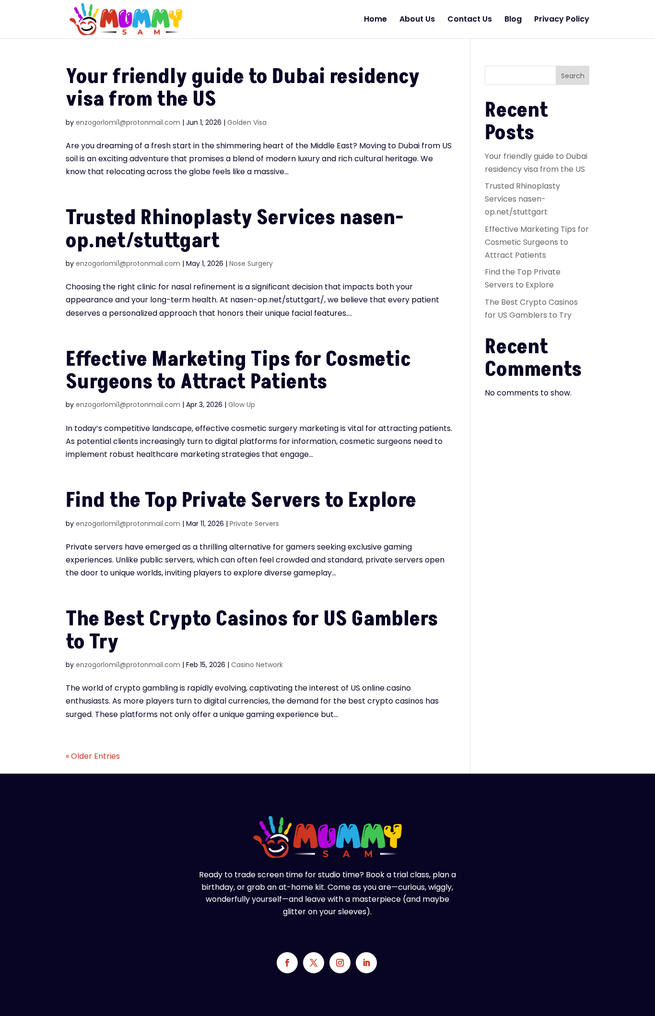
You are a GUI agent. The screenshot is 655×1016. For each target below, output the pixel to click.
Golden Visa (247, 122)
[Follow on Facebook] (287, 962)
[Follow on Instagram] (340, 962)
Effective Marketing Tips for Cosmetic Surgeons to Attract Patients (238, 370)
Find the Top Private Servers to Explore (241, 500)
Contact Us (469, 20)
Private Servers (254, 523)
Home (375, 20)
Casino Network (257, 664)
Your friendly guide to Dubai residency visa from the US (243, 88)
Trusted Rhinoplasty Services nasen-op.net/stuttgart (235, 229)
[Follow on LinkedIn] (366, 962)
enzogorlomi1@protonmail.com (128, 122)
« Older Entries (93, 756)
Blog (513, 20)
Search (573, 76)
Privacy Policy (561, 20)
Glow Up (241, 404)
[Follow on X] (313, 962)
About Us (417, 20)
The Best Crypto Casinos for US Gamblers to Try (252, 630)
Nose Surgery (251, 263)
